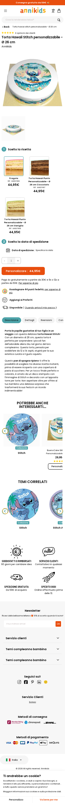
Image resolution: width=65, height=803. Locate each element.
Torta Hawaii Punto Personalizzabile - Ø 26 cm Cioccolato (39, 181)
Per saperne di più (28, 283)
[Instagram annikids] (19, 682)
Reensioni (46, 320)
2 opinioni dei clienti (25, 33)
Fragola (13, 178)
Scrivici (32, 702)
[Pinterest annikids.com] (32, 682)
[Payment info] (32, 742)
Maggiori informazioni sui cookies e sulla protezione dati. (32, 791)
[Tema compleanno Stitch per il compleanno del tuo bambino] (23, 504)
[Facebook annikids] (25, 682)
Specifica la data (44, 250)
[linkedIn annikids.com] (39, 682)
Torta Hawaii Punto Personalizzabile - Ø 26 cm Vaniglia (15, 222)
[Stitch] (21, 444)
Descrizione (11, 320)
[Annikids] (33, 10)
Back (6, 26)
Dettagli (29, 320)
